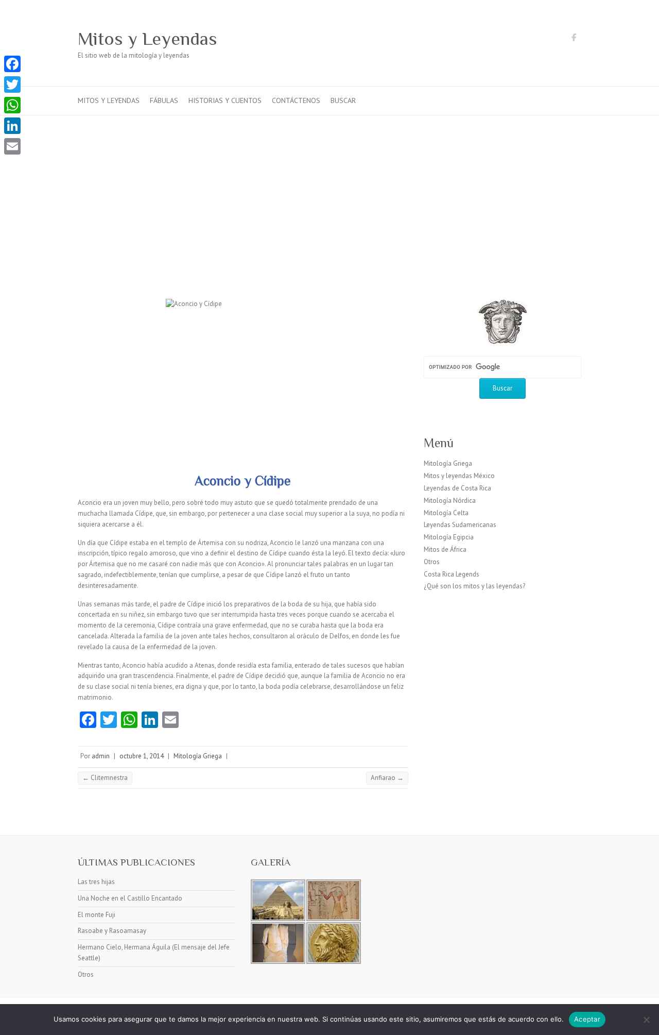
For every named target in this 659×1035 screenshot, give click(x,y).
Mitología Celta (446, 512)
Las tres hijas (96, 881)
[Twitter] (12, 84)
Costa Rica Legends (451, 574)
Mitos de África (445, 549)
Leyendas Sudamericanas (460, 524)
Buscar (343, 100)
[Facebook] (12, 64)
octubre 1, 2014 (141, 756)
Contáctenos (296, 100)
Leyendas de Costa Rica (457, 488)
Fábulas (164, 100)
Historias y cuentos (225, 100)
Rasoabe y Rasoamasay (112, 930)
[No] (646, 1019)
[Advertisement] (329, 193)
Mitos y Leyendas (147, 38)
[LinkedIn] (12, 125)
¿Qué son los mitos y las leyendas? (474, 586)
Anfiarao (387, 777)
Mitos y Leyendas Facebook (573, 39)
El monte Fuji (96, 914)
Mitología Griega (198, 756)
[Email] (12, 146)
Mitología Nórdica (450, 500)
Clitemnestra (105, 777)
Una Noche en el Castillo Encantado (130, 898)
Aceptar (587, 1019)
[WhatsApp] (12, 105)
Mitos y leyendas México (459, 475)
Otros (432, 561)
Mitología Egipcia (449, 537)
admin (101, 756)
